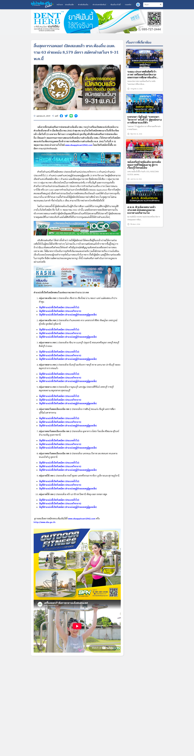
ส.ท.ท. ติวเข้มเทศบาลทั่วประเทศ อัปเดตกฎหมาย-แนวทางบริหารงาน (141, 210)
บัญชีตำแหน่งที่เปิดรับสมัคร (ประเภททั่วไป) (59, 307)
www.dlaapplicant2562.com (79, 145)
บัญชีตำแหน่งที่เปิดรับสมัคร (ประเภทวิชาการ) (60, 311)
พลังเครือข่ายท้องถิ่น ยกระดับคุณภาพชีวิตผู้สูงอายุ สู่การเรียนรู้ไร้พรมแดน (144, 165)
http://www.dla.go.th (44, 522)
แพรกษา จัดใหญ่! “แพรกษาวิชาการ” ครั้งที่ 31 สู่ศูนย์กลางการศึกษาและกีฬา (144, 119)
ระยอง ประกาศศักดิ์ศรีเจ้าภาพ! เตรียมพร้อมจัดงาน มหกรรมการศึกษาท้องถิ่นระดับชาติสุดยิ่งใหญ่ (141, 74)
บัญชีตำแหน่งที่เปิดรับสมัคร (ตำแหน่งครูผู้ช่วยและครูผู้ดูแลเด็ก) (68, 314)
